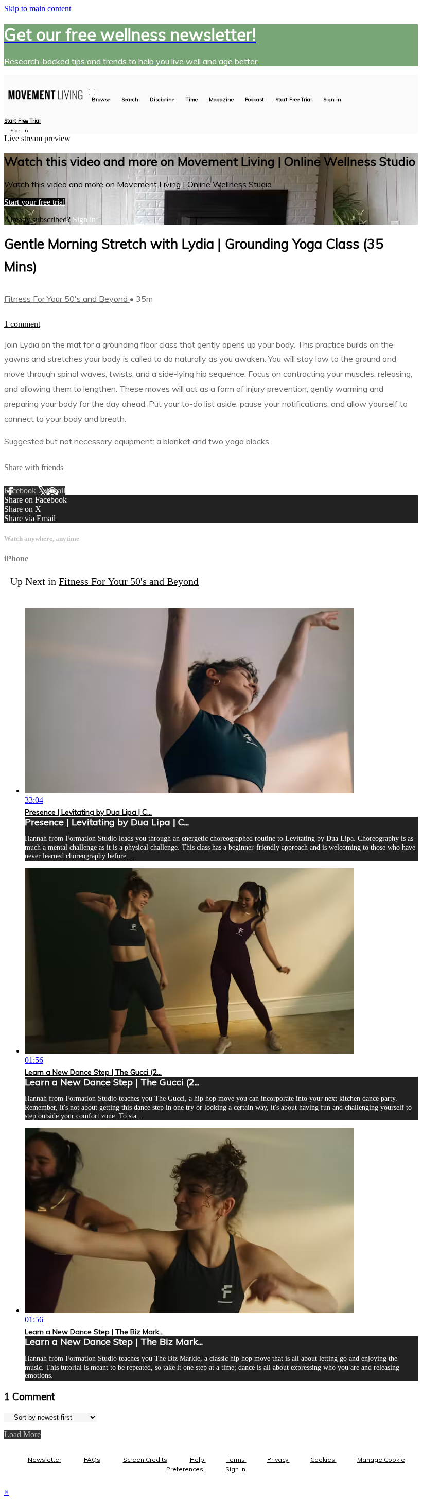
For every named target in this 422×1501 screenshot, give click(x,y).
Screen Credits (145, 1459)
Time (192, 99)
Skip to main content (37, 8)
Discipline (162, 99)
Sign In (19, 130)
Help (198, 1459)
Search (129, 99)
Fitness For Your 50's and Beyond (67, 299)
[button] (92, 92)
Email (55, 490)
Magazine (221, 99)
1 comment (22, 324)
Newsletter (44, 1459)
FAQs (92, 1459)
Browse (101, 99)
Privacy (278, 1459)
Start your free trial (34, 202)
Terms (236, 1459)
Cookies (323, 1459)
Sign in (332, 99)
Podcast (254, 99)
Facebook (21, 490)
